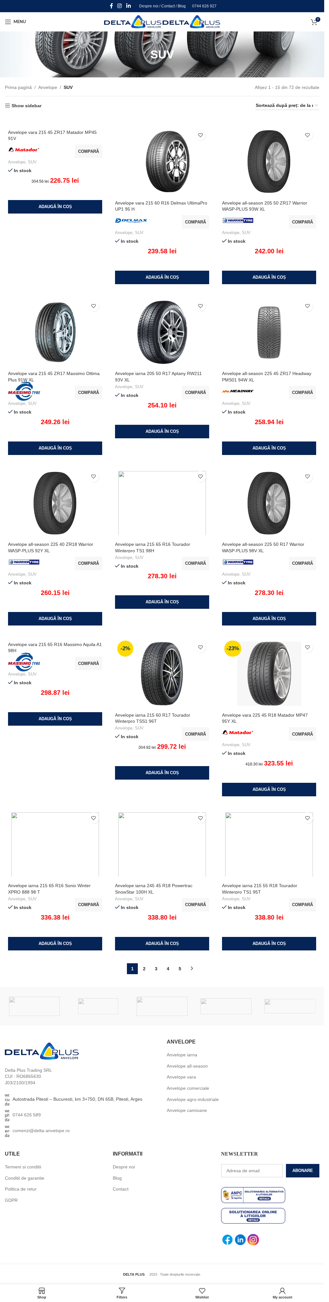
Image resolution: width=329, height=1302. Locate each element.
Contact (168, 6)
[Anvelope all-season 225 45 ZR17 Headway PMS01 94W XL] (269, 332)
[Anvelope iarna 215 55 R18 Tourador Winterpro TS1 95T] (269, 844)
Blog (182, 6)
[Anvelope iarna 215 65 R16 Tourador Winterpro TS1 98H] (162, 503)
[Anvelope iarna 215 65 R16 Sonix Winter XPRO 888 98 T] (55, 844)
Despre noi (148, 6)
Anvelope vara (181, 1076)
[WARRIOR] (35, 1006)
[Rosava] (98, 1006)
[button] (55, 207)
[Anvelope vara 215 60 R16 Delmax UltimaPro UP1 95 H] (162, 161)
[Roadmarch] (162, 1006)
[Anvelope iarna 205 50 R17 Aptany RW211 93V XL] (162, 332)
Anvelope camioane (187, 1110)
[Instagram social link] (119, 6)
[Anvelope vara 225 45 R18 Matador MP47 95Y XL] (269, 673)
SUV (32, 162)
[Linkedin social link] (128, 6)
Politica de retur (21, 1189)
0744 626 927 (204, 6)
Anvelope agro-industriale (193, 1099)
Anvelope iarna (182, 1054)
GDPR (11, 1200)
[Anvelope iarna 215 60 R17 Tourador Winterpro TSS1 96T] (162, 673)
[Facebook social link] (111, 6)
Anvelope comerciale (188, 1088)
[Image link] (42, 1050)
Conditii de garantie (24, 1178)
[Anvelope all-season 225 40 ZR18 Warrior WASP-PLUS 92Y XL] (55, 503)
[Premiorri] (226, 1006)
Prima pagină (18, 87)
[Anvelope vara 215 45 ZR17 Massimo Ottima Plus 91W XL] (55, 332)
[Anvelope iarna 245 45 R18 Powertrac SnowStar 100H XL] (162, 844)
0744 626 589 (27, 1114)
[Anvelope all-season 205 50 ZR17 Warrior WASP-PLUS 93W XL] (269, 161)
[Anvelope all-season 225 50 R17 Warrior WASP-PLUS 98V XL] (269, 503)
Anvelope (47, 87)
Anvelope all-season (187, 1066)
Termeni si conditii (23, 1166)
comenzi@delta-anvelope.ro (41, 1130)
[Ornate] (290, 1006)
